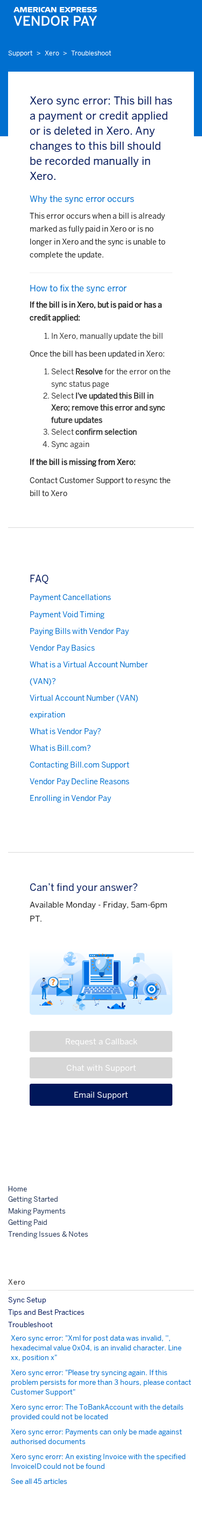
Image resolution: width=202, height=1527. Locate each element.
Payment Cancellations (70, 597)
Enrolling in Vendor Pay (70, 798)
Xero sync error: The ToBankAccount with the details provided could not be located (97, 1412)
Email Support (101, 1095)
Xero (52, 53)
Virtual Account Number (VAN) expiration (84, 706)
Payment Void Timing (67, 614)
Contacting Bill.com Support (79, 765)
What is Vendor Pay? (65, 731)
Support (20, 53)
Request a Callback (101, 1041)
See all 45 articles (39, 1481)
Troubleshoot (91, 53)
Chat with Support (101, 1068)
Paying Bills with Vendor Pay (79, 631)
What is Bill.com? (60, 748)
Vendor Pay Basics (62, 648)
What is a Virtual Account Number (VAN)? (89, 673)
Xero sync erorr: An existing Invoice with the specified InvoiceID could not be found (98, 1461)
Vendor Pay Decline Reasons (79, 781)
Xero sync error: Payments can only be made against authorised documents (96, 1436)
